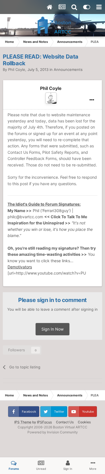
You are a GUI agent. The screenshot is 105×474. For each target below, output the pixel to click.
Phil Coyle (16, 69)
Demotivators (20, 266)
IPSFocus (44, 422)
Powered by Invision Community (52, 432)
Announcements (68, 69)
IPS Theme (22, 422)
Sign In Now (52, 329)
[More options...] (91, 100)
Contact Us (65, 422)
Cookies (84, 422)
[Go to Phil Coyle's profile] (51, 98)
